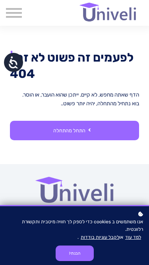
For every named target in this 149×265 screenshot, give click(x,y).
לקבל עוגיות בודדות (100, 237)
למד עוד (133, 237)
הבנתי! (74, 253)
